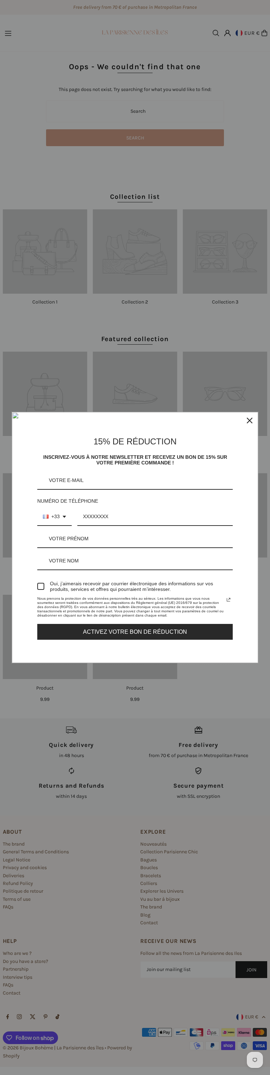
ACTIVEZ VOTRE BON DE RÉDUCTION (135, 632)
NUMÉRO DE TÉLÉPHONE (67, 501)
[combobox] (54, 517)
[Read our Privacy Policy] (228, 599)
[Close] (249, 420)
